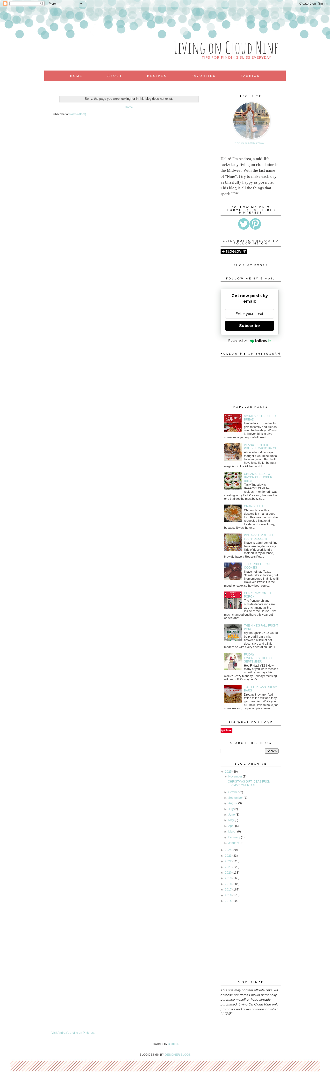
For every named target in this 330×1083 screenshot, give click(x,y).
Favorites (204, 76)
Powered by (238, 340)
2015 (228, 901)
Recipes (157, 76)
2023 (228, 855)
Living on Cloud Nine (226, 47)
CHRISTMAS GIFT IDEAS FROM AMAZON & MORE (249, 783)
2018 (228, 884)
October (233, 792)
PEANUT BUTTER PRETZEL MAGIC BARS (260, 446)
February (234, 837)
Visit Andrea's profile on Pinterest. (73, 1032)
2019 (228, 878)
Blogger (173, 1044)
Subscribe (249, 325)
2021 (228, 867)
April (231, 826)
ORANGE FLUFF (255, 506)
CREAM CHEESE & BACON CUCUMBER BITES (258, 477)
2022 (228, 861)
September (236, 797)
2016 (228, 895)
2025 (228, 771)
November (235, 776)
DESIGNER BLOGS (178, 1054)
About (115, 76)
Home (76, 76)
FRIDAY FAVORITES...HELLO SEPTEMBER (258, 658)
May (231, 820)
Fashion (250, 76)
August (233, 803)
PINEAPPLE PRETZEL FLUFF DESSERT (259, 537)
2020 (228, 872)
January (234, 843)
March (232, 831)
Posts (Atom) (77, 114)
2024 (228, 850)
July (231, 809)
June (232, 814)
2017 (228, 889)
